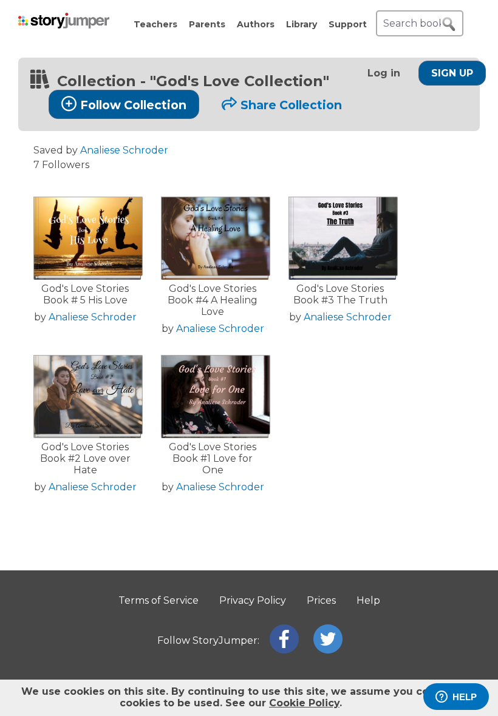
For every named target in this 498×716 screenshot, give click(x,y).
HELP (464, 697)
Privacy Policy (252, 600)
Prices (321, 600)
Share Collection (291, 105)
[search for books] (449, 24)
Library (301, 24)
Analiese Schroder (124, 150)
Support (348, 24)
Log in (383, 73)
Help (368, 600)
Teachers (155, 24)
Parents (207, 24)
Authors (256, 24)
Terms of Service (158, 600)
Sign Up (452, 73)
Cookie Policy (304, 703)
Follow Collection (133, 105)
